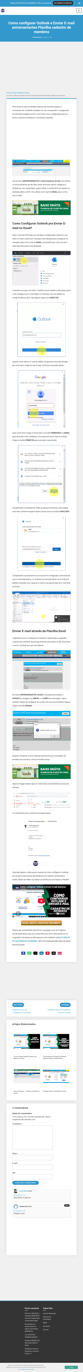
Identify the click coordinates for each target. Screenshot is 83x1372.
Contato (46, 1329)
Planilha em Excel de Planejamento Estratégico (21, 1011)
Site (13, 1173)
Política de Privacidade (27, 1369)
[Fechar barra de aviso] (79, 3)
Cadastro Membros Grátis (20, 93)
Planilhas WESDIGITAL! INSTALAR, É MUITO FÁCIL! (32, 1343)
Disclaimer (46, 1326)
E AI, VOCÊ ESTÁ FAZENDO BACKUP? (31, 1336)
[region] (41, 50)
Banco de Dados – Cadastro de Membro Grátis (27, 1092)
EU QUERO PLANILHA (63, 3)
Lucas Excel (23, 1191)
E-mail (15, 1163)
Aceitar (71, 1367)
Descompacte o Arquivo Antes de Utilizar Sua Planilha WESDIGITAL (31, 1327)
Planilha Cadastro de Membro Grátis (54, 1091)
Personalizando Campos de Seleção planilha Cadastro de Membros (54, 1057)
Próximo (65, 1005)
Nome (15, 1154)
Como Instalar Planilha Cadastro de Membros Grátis (25, 1057)
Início (8, 93)
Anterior (18, 1005)
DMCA (45, 1323)
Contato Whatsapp (49, 1313)
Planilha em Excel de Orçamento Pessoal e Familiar (59, 1011)
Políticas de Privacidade (47, 1318)
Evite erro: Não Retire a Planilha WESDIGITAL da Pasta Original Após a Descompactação (32, 1317)
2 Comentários (37, 37)
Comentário (17, 1124)
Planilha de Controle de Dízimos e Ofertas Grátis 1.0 (32, 1351)
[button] (23, 953)
